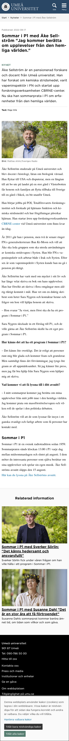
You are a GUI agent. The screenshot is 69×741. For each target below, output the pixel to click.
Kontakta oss (10, 665)
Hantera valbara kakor (18, 719)
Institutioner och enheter (18, 676)
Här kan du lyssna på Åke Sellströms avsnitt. (29, 475)
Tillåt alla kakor (15, 733)
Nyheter (14, 17)
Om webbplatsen (13, 688)
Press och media (12, 670)
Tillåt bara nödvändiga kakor (23, 726)
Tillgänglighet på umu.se (18, 693)
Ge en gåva (9, 681)
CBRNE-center (11, 223)
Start (4, 17)
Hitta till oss (9, 658)
